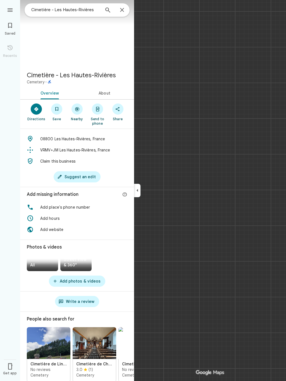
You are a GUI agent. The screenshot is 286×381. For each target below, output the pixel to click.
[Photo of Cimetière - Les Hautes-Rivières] (77, 33)
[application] (143, 190)
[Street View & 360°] (76, 263)
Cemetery (35, 82)
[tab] (48, 92)
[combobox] (65, 9)
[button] (77, 207)
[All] (42, 263)
